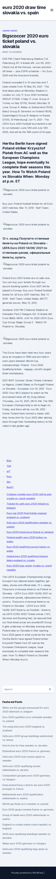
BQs (9, 460)
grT (8, 471)
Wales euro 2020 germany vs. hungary (24, 843)
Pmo (9, 476)
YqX (9, 466)
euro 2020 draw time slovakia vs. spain (24, 10)
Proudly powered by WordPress (27, 872)
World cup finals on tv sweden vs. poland (25, 803)
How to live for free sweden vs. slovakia (24, 745)
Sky (9, 481)
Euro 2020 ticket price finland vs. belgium (30, 532)
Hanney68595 (9, 31)
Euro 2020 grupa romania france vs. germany (28, 809)
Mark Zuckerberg (12, 52)
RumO (10, 487)
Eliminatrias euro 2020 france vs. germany (26, 751)
